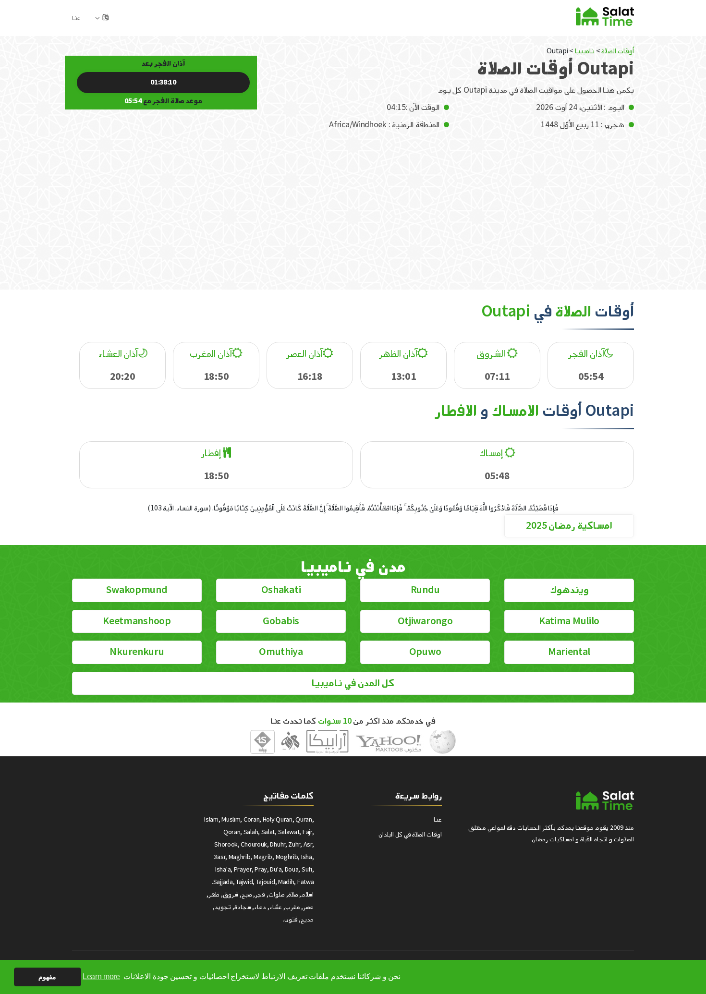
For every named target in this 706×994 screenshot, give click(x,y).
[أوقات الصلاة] (605, 16)
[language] (105, 18)
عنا (76, 18)
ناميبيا (585, 51)
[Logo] (605, 800)
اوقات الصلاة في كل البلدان (410, 834)
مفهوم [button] (47, 977)
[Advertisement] (353, 203)
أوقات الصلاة (617, 51)
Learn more (101, 976)
